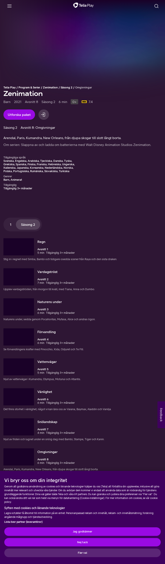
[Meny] (9, 6)
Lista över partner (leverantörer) (23, 521)
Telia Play (9, 87)
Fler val (82, 552)
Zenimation (50, 87)
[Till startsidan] (83, 6)
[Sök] (156, 6)
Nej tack (82, 542)
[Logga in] (43, 114)
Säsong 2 (66, 87)
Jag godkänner (82, 531)
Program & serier (29, 87)
